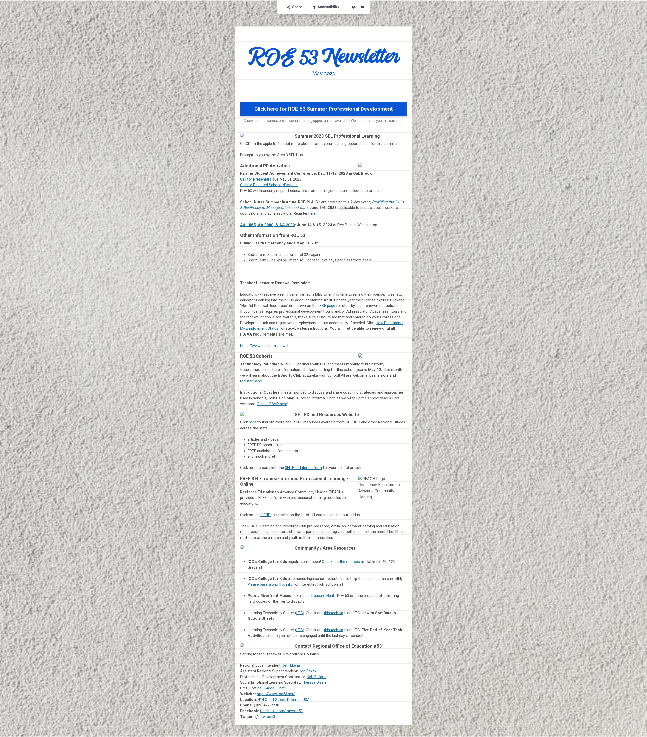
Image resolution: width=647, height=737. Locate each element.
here (312, 213)
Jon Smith (307, 671)
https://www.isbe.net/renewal (264, 345)
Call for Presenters (255, 179)
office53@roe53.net (268, 688)
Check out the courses (341, 561)
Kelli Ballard (316, 677)
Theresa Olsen (314, 682)
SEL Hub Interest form (303, 467)
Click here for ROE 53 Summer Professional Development (323, 109)
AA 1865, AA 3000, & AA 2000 (267, 224)
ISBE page (326, 305)
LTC (299, 613)
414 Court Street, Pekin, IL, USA (284, 699)
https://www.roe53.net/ (276, 693)
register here (250, 381)
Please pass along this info (270, 584)
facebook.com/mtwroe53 (281, 711)
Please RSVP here (272, 403)
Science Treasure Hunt (315, 595)
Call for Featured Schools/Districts (269, 185)
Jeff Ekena (291, 665)
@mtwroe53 (265, 716)
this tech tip (333, 613)
